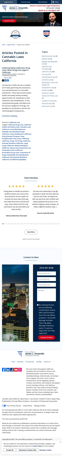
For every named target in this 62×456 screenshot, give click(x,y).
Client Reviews (42, 2)
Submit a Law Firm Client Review (31, 239)
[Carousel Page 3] (6, 224)
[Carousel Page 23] (43, 224)
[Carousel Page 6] (12, 224)
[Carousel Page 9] (17, 224)
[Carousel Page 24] (44, 224)
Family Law (45, 90)
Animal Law (46, 59)
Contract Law (46, 80)
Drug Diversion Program (11, 136)
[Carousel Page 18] (34, 224)
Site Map (39, 362)
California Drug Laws (15, 125)
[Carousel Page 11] (21, 224)
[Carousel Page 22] (41, 224)
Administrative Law (48, 56)
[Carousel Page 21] (39, 224)
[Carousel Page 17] (32, 224)
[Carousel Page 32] (59, 224)
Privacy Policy (30, 362)
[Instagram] (20, 369)
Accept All (9, 450)
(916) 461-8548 (53, 8)
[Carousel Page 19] (35, 224)
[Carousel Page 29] (53, 224)
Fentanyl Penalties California (12, 143)
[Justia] (12, 369)
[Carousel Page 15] (28, 224)
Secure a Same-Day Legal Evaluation (45, 6)
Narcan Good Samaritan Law (20, 148)
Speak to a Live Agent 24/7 (49, 10)
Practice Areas (25, 2)
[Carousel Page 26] (48, 224)
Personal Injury (47, 103)
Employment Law (48, 88)
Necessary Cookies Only (27, 450)
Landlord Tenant (47, 101)
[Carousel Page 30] (55, 224)
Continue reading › (10, 116)
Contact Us (47, 362)
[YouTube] (16, 369)
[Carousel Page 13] (25, 224)
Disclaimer (20, 362)
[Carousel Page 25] (46, 224)
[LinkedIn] (8, 369)
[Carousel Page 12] (23, 224)
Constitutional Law (48, 77)
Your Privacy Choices (14, 406)
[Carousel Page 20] (37, 224)
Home (3, 44)
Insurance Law (47, 93)
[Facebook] (4, 369)
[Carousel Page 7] (14, 224)
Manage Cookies (39, 406)
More (57, 2)
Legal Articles (8, 2)
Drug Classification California (20, 134)
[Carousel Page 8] (15, 224)
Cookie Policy (27, 406)
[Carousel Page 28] (52, 224)
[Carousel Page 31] (57, 224)
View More (31, 232)
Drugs (12, 141)
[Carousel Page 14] (26, 224)
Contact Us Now (9, 21)
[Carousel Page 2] (5, 224)
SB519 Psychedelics (19, 159)
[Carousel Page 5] (10, 224)
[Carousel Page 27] (50, 224)
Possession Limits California (12, 150)
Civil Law (45, 74)
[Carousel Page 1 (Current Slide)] (3, 224)
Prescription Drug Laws (10, 152)
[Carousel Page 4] (8, 224)
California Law (14, 122)
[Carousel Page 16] (30, 224)
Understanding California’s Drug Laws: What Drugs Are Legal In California (16, 70)
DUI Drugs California (22, 141)
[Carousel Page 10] (19, 224)
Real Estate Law (47, 106)
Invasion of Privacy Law (50, 96)
